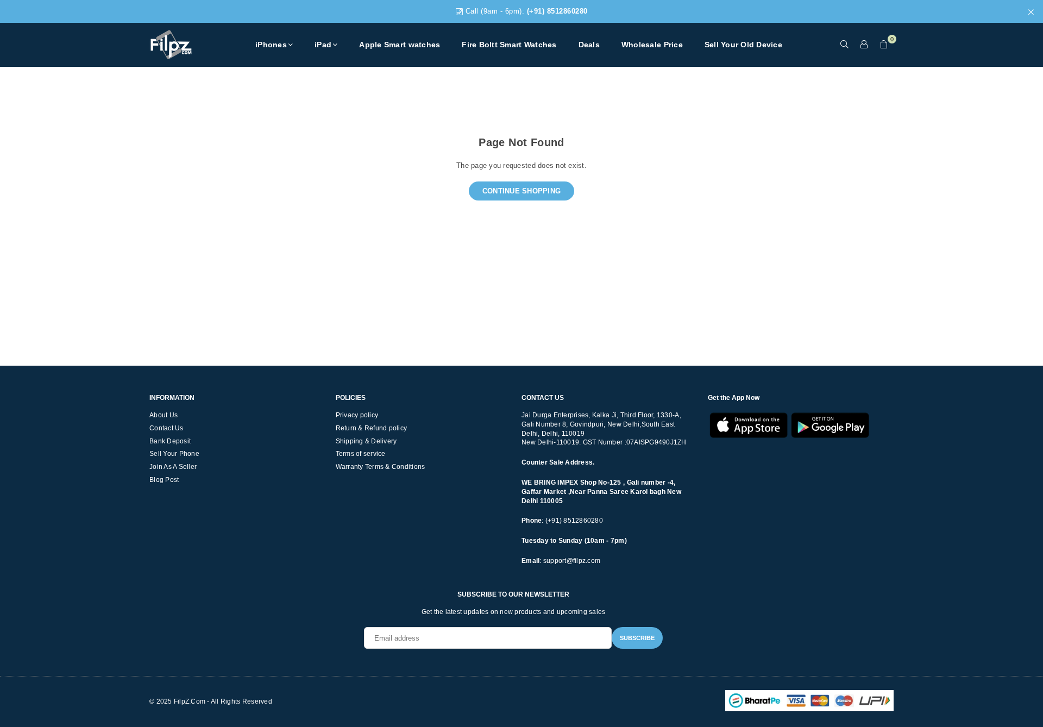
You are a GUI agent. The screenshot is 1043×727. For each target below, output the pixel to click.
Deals (589, 44)
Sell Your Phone (174, 453)
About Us (163, 415)
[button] (884, 44)
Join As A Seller (173, 467)
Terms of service (361, 453)
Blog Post (164, 480)
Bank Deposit (170, 441)
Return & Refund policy (371, 428)
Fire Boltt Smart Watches (509, 44)
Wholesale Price (652, 44)
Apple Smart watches (399, 44)
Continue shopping (521, 191)
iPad (323, 44)
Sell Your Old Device (743, 44)
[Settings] (864, 44)
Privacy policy (357, 415)
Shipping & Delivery (366, 441)
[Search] (844, 44)
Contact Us (166, 428)
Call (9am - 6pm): (525, 11)
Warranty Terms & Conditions (380, 467)
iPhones (271, 44)
